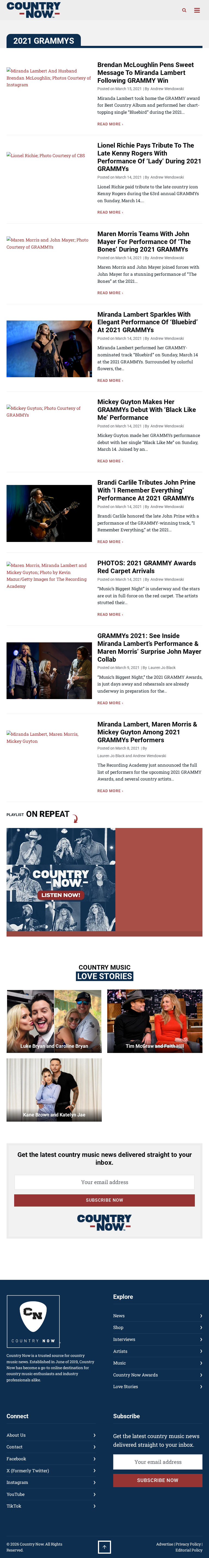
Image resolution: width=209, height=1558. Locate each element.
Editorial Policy (189, 1550)
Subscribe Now (104, 1200)
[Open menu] (196, 10)
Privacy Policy (188, 1544)
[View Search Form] (184, 10)
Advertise (164, 1544)
